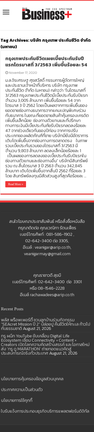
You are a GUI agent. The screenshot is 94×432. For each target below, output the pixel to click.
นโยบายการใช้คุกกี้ (16, 400)
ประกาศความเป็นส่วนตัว (22, 389)
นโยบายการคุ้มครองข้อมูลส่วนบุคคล (32, 378)
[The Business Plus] (47, 13)
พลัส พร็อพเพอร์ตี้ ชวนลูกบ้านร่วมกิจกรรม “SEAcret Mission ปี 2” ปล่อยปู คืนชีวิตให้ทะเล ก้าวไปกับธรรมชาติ (45, 324)
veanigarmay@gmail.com (47, 253)
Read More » (15, 184)
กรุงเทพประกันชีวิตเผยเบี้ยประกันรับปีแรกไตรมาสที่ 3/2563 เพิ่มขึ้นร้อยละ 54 (46, 61)
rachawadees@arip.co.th (52, 294)
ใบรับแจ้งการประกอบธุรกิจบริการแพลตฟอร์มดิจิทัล (45, 411)
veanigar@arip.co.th (52, 247)
